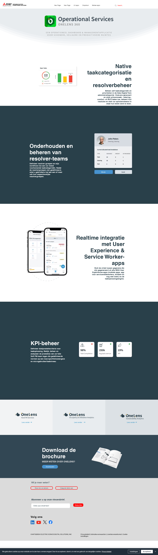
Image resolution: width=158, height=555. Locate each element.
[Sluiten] (155, 551)
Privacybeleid (85, 534)
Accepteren (147, 551)
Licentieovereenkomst (114, 534)
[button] (85, 5)
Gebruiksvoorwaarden (98, 534)
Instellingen (134, 551)
